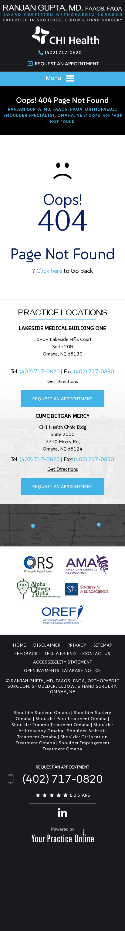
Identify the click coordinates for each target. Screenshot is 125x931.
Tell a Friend (60, 653)
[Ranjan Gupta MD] (62, 12)
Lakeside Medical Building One (62, 328)
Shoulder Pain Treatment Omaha (71, 718)
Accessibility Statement (62, 662)
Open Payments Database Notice (62, 670)
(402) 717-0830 (94, 371)
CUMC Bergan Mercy (62, 416)
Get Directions (62, 381)
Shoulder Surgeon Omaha (42, 712)
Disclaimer (47, 645)
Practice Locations (62, 314)
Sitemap (102, 645)
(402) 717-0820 (63, 52)
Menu (53, 79)
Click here (49, 271)
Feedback (26, 653)
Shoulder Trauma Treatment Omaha (51, 724)
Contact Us (96, 653)
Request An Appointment (67, 64)
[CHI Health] (65, 34)
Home (19, 645)
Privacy (77, 645)
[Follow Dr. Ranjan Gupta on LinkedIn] (62, 812)
